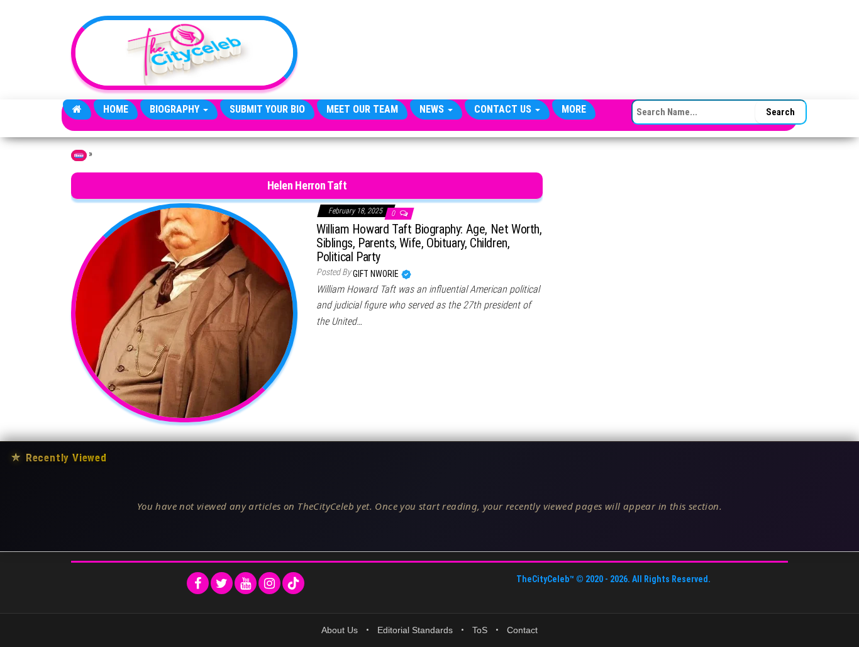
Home (115, 109)
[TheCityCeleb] (77, 109)
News (432, 109)
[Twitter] (222, 583)
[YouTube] (246, 583)
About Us (339, 630)
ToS (479, 630)
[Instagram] (269, 583)
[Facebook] (198, 583)
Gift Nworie (377, 274)
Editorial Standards (415, 630)
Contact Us (504, 109)
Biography (176, 109)
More (574, 109)
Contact (522, 630)
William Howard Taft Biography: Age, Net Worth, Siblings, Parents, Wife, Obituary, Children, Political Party (429, 243)
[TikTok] (293, 583)
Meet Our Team (362, 109)
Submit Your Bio (267, 109)
